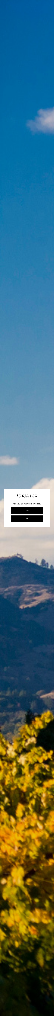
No (27, 518)
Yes (27, 510)
